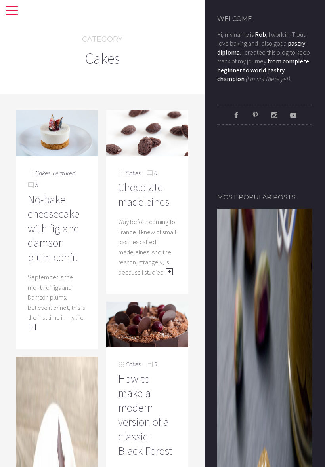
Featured (64, 173)
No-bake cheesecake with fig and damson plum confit (54, 228)
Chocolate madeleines (144, 194)
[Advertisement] (263, 158)
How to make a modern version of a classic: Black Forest (145, 415)
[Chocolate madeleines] (147, 132)
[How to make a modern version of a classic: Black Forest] (147, 324)
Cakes (42, 173)
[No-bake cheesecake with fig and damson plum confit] (57, 132)
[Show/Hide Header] (12, 11)
